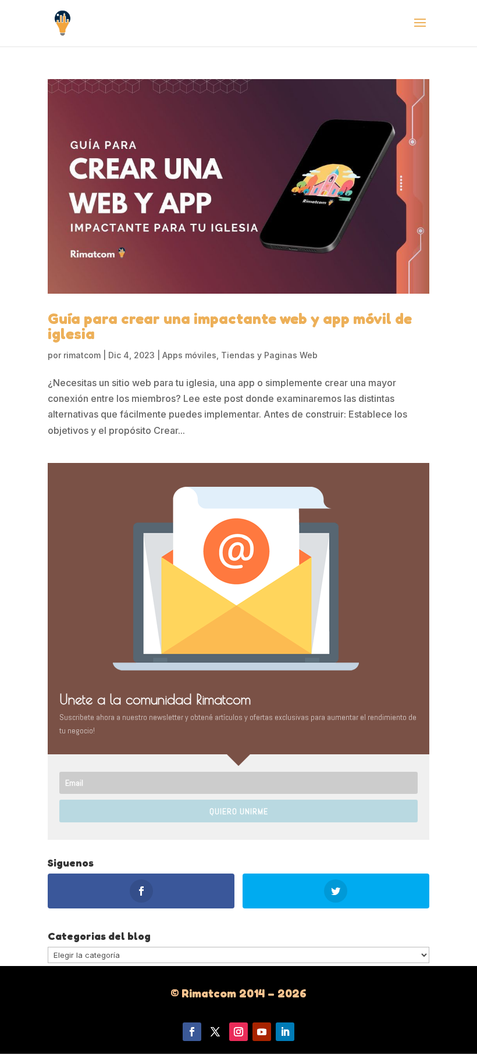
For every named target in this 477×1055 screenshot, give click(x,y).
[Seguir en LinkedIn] (285, 1031)
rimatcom (82, 355)
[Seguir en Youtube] (261, 1031)
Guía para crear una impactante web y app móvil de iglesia (230, 326)
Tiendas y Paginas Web (269, 355)
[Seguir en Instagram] (238, 1031)
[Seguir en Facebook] (192, 1031)
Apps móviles (189, 355)
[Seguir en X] (215, 1031)
